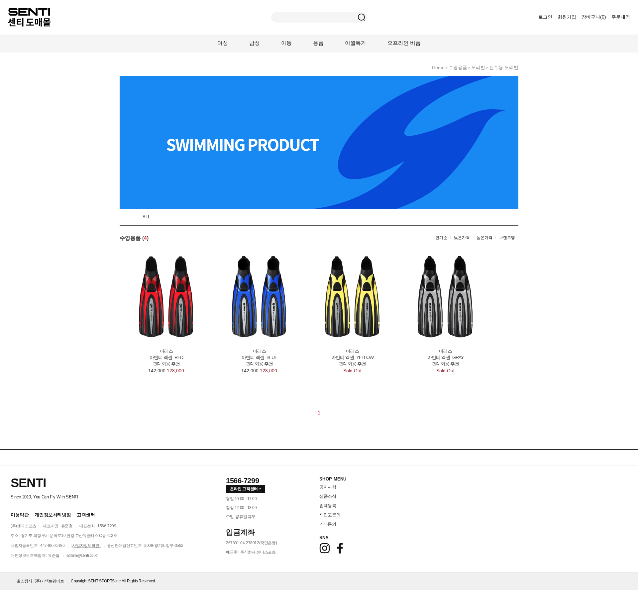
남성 (254, 43)
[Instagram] (324, 548)
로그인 (545, 17)
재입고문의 (329, 514)
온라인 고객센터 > (245, 488)
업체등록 (327, 505)
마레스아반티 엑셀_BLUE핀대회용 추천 (259, 357)
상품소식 (327, 496)
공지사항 (327, 486)
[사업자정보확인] (86, 545)
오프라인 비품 (404, 43)
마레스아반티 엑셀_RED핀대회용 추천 (166, 357)
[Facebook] (340, 548)
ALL (146, 216)
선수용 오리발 (503, 67)
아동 (286, 43)
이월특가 (355, 43)
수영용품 (458, 67)
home (438, 67)
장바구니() (594, 17)
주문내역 (620, 17)
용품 (318, 43)
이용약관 (20, 514)
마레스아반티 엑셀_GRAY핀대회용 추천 (445, 357)
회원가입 (567, 17)
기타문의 (327, 524)
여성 (222, 43)
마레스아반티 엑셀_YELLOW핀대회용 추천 (352, 357)
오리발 (478, 67)
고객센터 (86, 514)
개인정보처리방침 (53, 514)
